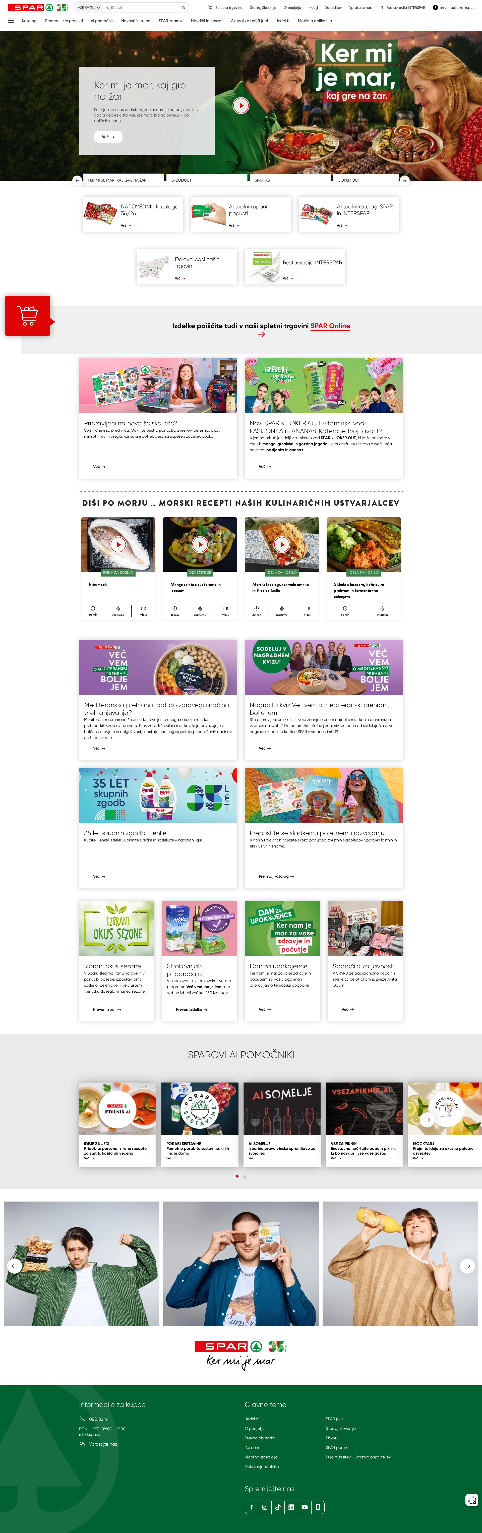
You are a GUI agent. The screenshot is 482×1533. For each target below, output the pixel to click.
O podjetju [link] (292, 8)
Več (106, 131)
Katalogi (30, 21)
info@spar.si (89, 1434)
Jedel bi (283, 21)
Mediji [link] (313, 8)
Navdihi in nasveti (207, 21)
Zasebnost (254, 1447)
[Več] (241, 105)
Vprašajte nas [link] (360, 8)
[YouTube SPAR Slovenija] (304, 1507)
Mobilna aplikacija (315, 21)
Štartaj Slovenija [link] (263, 8)
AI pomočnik (102, 21)
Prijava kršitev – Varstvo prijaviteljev (358, 1457)
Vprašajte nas (102, 1444)
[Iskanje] (183, 7)
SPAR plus (334, 1418)
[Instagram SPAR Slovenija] (264, 1507)
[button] (241, 105)
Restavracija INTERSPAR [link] (406, 8)
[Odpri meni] (13, 21)
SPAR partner (338, 1447)
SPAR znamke (171, 21)
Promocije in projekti (64, 21)
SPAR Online (330, 326)
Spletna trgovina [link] (229, 8)
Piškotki (332, 1438)
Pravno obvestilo (260, 1438)
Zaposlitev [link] (333, 8)
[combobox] (89, 7)
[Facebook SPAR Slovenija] (251, 1507)
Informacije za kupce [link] (457, 8)
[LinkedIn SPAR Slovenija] (291, 1507)
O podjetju (255, 1428)
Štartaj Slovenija (341, 1428)
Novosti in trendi (136, 21)
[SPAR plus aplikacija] (318, 1507)
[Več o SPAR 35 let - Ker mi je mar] (241, 1356)
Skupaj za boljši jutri (249, 21)
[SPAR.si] (38, 8)
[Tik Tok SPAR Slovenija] (278, 1507)
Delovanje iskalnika (262, 1466)
